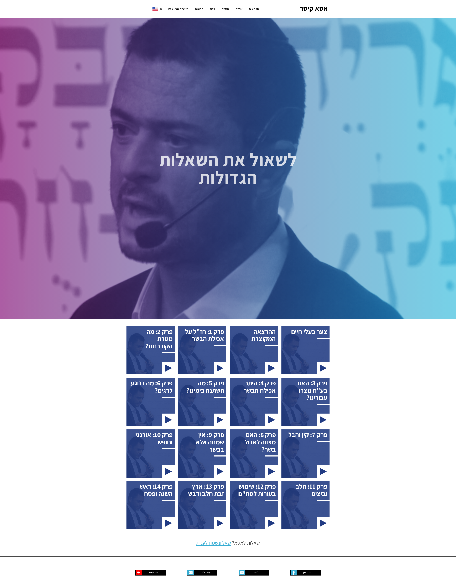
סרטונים (254, 9)
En (160, 9)
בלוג (212, 9)
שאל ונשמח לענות (213, 542)
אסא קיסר (314, 8)
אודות (239, 9)
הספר (225, 9)
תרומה (199, 9)
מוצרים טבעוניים (178, 9)
